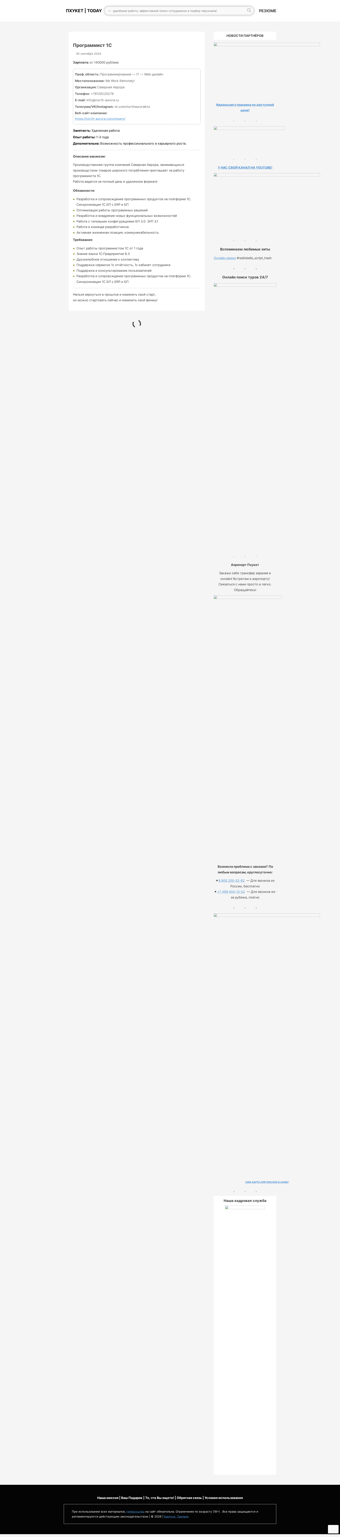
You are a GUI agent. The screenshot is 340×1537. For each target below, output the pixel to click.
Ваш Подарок (132, 1498)
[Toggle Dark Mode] (333, 1529)
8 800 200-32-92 (232, 880)
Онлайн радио (225, 258)
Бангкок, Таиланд (176, 1516)
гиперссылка (135, 1511)
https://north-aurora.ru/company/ (100, 119)
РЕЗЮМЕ (267, 10)
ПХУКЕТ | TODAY (83, 10)
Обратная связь (189, 1498)
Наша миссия (107, 1498)
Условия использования (224, 1498)
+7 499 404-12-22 (231, 892)
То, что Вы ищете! (159, 1498)
